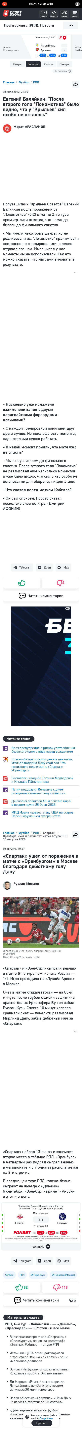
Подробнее (46, 1418)
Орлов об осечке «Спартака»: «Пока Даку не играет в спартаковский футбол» (40, 1400)
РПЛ (36, 82)
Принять (41, 1423)
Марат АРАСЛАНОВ (29, 126)
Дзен (47, 567)
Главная (9, 82)
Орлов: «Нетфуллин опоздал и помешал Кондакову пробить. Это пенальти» (39, 1371)
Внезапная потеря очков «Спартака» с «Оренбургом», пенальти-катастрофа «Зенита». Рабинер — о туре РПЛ (38, 1341)
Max (66, 567)
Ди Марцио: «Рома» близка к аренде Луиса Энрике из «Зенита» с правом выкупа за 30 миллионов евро (37, 1386)
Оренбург (62, 1223)
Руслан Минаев (26, 883)
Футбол (24, 82)
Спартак (19, 1223)
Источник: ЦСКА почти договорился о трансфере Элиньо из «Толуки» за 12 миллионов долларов (39, 1357)
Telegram (25, 567)
